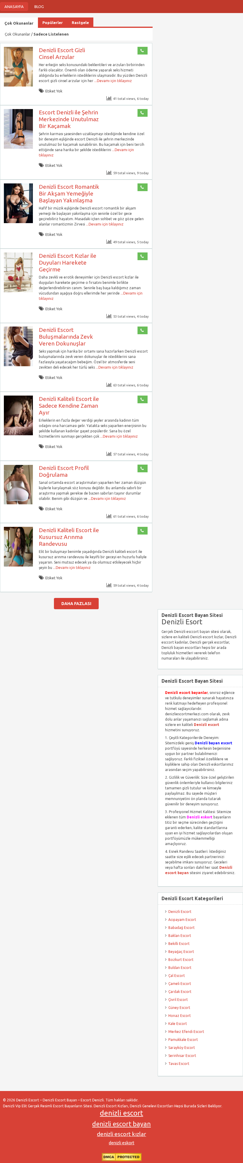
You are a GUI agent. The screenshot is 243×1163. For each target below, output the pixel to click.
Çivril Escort (178, 1000)
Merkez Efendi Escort (186, 1032)
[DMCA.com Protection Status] (122, 1160)
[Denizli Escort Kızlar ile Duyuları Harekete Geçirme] (18, 291)
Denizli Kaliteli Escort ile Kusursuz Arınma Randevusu (69, 537)
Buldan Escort (179, 968)
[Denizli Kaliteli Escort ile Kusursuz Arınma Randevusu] (18, 565)
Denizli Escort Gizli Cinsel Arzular (62, 53)
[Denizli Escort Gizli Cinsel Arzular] (18, 85)
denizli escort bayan (121, 1123)
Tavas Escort (178, 1064)
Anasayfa (14, 6)
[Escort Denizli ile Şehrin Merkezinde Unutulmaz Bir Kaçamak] (18, 147)
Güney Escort (179, 1008)
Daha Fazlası (76, 603)
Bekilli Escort (179, 944)
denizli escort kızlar (121, 1134)
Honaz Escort (179, 1016)
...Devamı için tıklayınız (112, 81)
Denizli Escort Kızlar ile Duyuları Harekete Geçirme (67, 262)
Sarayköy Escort (181, 1048)
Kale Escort (177, 1024)
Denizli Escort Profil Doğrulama (64, 471)
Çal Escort (176, 976)
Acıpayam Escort (182, 920)
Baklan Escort (179, 936)
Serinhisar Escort (182, 1056)
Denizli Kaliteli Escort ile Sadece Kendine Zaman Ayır (69, 406)
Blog (39, 6)
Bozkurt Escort (181, 960)
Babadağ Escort (181, 928)
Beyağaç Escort (181, 952)
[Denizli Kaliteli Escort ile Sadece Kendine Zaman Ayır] (18, 434)
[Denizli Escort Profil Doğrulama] (18, 503)
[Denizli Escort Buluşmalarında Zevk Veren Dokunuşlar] (18, 365)
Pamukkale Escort (183, 1040)
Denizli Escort (179, 912)
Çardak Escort (179, 992)
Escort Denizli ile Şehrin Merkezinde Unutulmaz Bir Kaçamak (69, 119)
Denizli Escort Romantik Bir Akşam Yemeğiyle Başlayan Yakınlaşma (69, 193)
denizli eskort (121, 1142)
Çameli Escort (179, 984)
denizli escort (121, 1113)
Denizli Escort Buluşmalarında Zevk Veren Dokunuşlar (66, 337)
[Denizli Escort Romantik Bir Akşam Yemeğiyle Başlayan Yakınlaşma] (18, 222)
